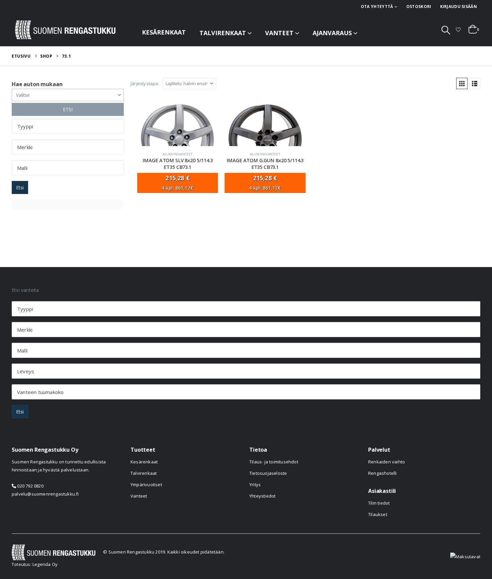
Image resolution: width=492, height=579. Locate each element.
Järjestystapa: (145, 83)
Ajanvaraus (332, 33)
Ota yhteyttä (377, 6)
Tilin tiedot (379, 503)
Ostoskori (418, 6)
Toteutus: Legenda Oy (35, 564)
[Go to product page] (177, 122)
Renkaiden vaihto (386, 462)
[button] (446, 30)
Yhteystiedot (262, 496)
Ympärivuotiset (146, 484)
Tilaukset (377, 514)
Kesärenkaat (164, 32)
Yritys (255, 484)
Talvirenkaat (222, 33)
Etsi (20, 187)
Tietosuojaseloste (268, 473)
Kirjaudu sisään (458, 6)
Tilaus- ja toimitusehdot (273, 462)
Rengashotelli (382, 473)
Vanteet (279, 33)
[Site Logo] (65, 29)
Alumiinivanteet (178, 154)
